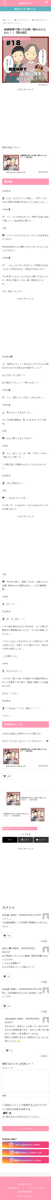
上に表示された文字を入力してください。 (22, 1117)
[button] (25, 840)
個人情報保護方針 (25, 1192)
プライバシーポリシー (38, 1188)
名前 (4, 1095)
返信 (45, 941)
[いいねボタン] (5, 776)
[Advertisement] (25, 116)
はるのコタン (25, 3)
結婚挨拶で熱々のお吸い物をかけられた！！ (20, 828)
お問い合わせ (13, 1188)
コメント (7, 1068)
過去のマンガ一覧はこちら (25, 9)
